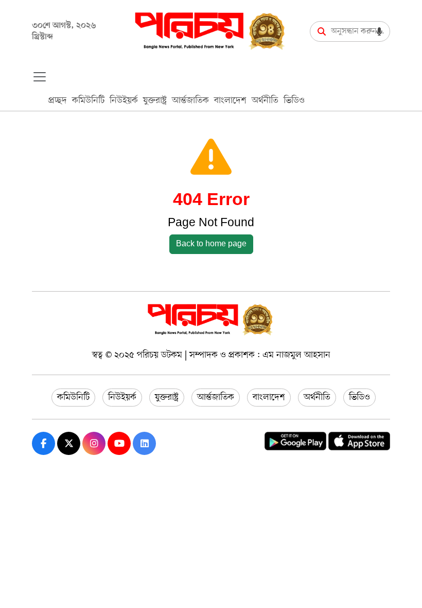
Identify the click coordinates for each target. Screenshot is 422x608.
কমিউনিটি (88, 100)
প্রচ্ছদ (57, 100)
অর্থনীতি (265, 100)
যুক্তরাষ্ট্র (155, 100)
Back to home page (211, 244)
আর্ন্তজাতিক (190, 100)
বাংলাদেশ (230, 100)
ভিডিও (294, 100)
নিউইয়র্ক (124, 100)
